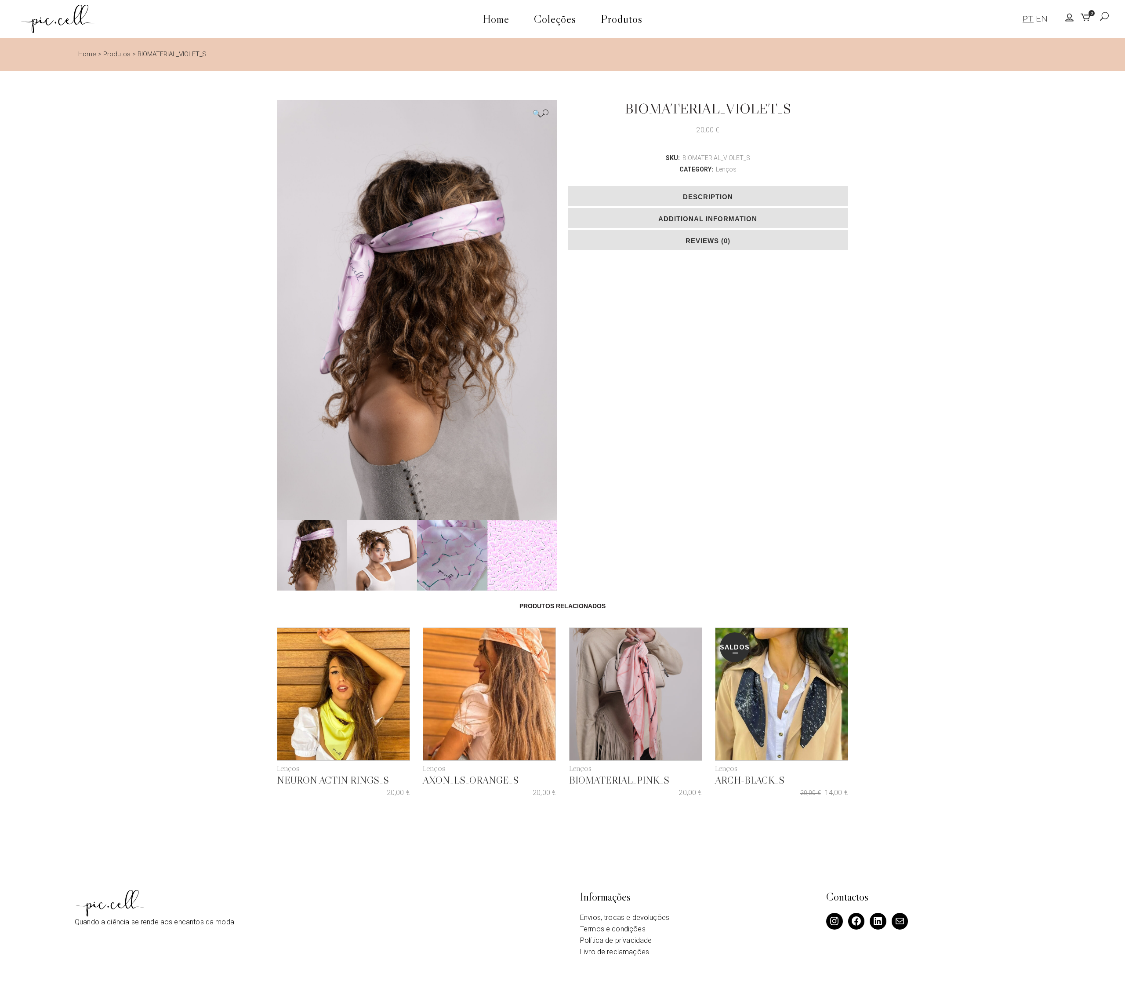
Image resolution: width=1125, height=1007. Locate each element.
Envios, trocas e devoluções (624, 917)
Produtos (117, 54)
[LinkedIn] (878, 921)
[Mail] (900, 921)
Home (87, 54)
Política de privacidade (616, 940)
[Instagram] (834, 921)
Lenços (726, 169)
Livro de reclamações (614, 952)
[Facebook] (856, 921)
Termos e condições (613, 929)
